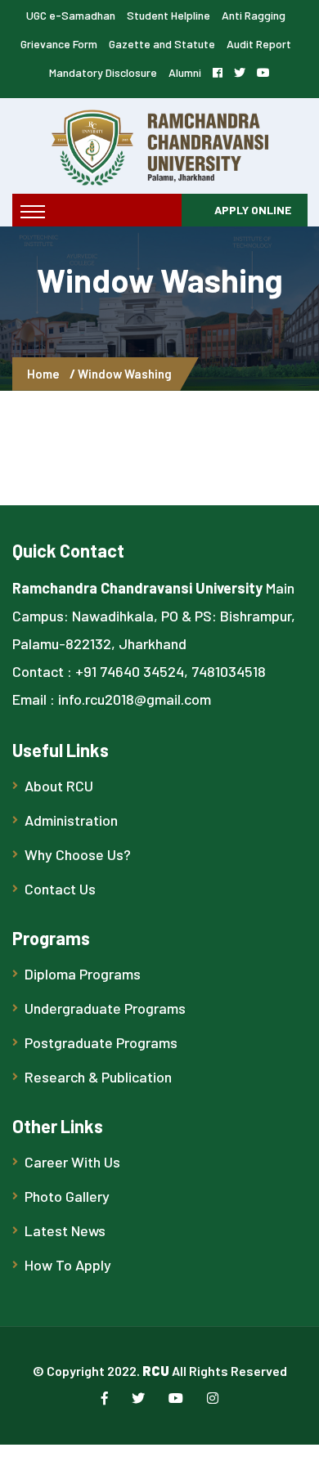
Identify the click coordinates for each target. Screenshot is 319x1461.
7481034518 (228, 671)
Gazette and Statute (162, 44)
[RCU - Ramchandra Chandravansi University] (160, 146)
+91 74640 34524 (129, 671)
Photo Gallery (67, 1196)
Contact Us (60, 889)
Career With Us (72, 1162)
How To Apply (68, 1265)
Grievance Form (58, 44)
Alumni (184, 72)
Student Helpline (168, 15)
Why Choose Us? (78, 854)
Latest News (65, 1230)
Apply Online (252, 210)
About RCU (59, 786)
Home (46, 373)
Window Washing (125, 373)
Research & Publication (98, 1077)
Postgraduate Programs (101, 1042)
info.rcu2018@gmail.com (134, 699)
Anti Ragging (253, 15)
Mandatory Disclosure (103, 72)
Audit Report (259, 44)
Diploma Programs (83, 974)
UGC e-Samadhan (70, 15)
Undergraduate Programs (105, 1008)
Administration (71, 820)
